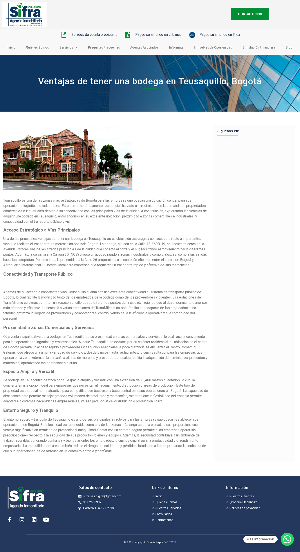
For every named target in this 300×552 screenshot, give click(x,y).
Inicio (11, 47)
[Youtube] (46, 519)
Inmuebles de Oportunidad (213, 47)
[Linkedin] (34, 519)
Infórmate (176, 47)
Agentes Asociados (144, 47)
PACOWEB (170, 542)
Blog (289, 47)
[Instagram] (21, 519)
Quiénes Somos (37, 47)
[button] (287, 539)
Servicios (66, 47)
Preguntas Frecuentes (104, 47)
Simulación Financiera (259, 47)
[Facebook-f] (9, 519)
